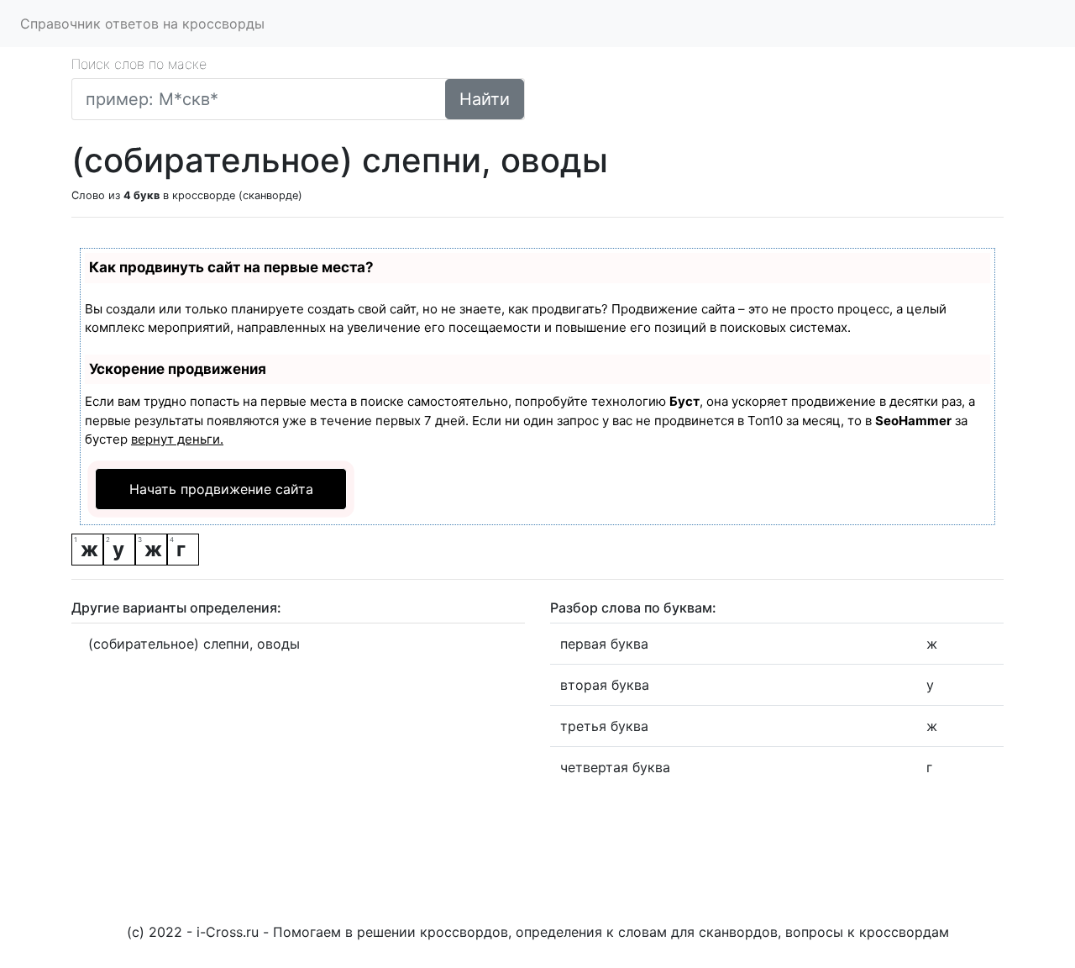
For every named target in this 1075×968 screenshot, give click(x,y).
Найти (484, 99)
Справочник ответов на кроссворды (142, 23)
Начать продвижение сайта (221, 489)
